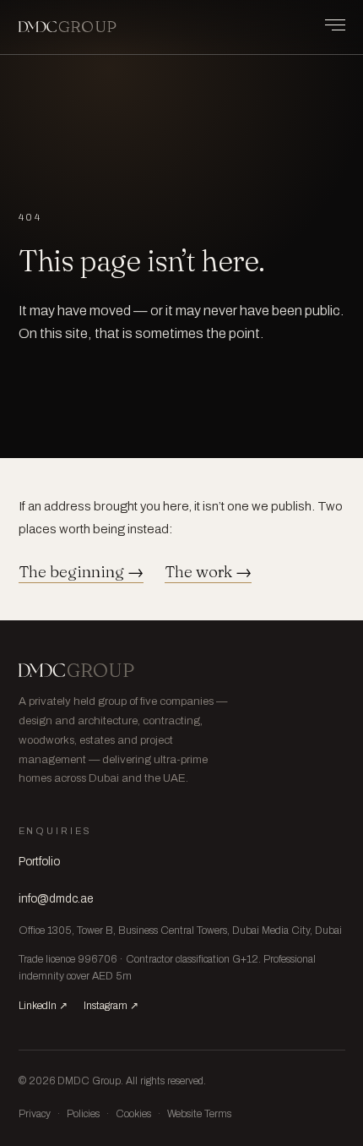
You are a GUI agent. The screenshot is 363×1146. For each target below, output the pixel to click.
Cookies (133, 1114)
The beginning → (81, 572)
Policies (83, 1114)
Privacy (35, 1114)
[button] (326, 25)
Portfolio (39, 861)
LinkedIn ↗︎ (43, 1006)
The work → (208, 572)
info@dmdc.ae (56, 898)
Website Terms (199, 1114)
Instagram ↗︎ (111, 1006)
